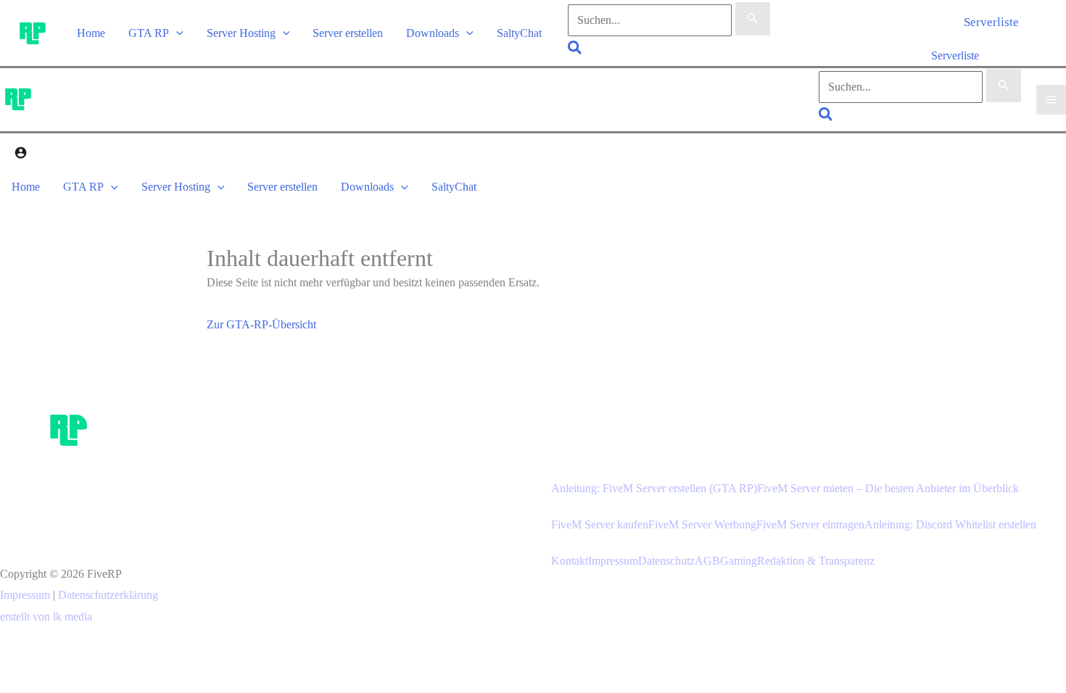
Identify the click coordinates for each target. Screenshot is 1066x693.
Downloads (432, 33)
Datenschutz (666, 561)
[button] (176, 33)
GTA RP (148, 33)
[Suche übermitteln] (753, 18)
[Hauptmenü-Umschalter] (1051, 100)
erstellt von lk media (46, 616)
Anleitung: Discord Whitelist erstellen (950, 524)
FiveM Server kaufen (599, 524)
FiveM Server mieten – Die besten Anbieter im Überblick (888, 488)
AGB (707, 561)
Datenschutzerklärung (108, 595)
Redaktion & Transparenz (816, 561)
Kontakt (569, 561)
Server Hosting (241, 33)
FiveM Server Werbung (702, 524)
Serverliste (955, 55)
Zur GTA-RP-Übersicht (261, 324)
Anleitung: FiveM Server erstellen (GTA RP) (654, 488)
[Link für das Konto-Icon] (21, 155)
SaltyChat (519, 33)
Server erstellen (348, 33)
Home (91, 33)
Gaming (738, 561)
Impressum (25, 595)
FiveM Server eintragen (810, 524)
